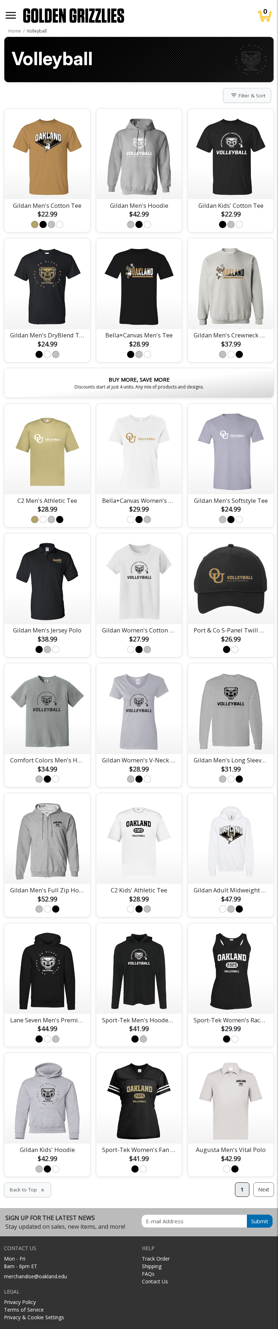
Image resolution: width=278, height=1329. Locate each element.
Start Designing (47, 185)
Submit (259, 1221)
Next (263, 1189)
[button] (11, 15)
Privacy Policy (20, 1302)
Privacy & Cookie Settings (34, 1317)
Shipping (151, 1266)
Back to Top (27, 1189)
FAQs (148, 1273)
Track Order (156, 1258)
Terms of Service (24, 1309)
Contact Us (155, 1281)
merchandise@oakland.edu (35, 1276)
